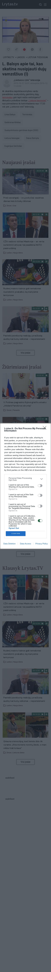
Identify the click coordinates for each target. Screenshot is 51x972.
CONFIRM (15, 533)
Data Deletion (9, 543)
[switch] (40, 485)
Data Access (25, 543)
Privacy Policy (41, 543)
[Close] (45, 428)
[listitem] (25, 479)
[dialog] (25, 486)
